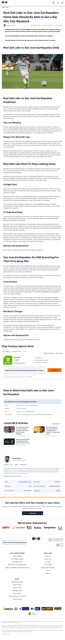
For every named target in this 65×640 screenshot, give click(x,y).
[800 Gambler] (47, 608)
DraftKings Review (19, 363)
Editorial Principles (17, 582)
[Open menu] (62, 2)
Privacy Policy (17, 585)
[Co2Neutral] (32, 613)
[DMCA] (8, 608)
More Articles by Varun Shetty (13, 476)
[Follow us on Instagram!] (61, 539)
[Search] (58, 3)
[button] (62, 3)
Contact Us (47, 559)
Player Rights (17, 593)
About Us (48, 556)
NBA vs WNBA (17, 556)
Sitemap (47, 573)
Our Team (48, 562)
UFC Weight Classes (17, 559)
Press (47, 570)
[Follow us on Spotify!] (57, 545)
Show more (55, 423)
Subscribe (32, 513)
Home (3, 7)
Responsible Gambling (47, 567)
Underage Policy (17, 590)
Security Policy (17, 599)
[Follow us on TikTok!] (61, 545)
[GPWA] (57, 608)
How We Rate (48, 564)
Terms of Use (17, 587)
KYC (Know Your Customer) (17, 596)
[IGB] (24, 608)
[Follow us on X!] (53, 539)
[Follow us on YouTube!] (57, 539)
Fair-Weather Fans (17, 562)
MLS (7, 7)
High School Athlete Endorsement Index (17, 567)
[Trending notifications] (53, 2)
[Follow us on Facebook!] (50, 539)
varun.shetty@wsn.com (25, 482)
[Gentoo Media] (35, 608)
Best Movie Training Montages (17, 564)
